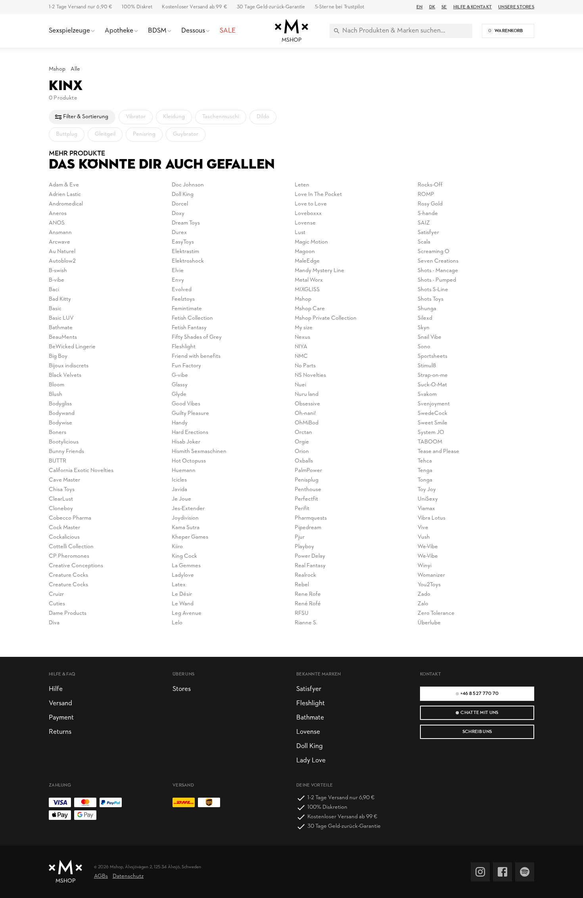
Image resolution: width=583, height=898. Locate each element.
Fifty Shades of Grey (197, 337)
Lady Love (311, 760)
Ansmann (60, 233)
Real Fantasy (310, 566)
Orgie (302, 442)
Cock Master (64, 528)
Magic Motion (311, 242)
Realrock (305, 575)
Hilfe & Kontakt (472, 7)
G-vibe (180, 375)
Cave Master (64, 480)
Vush (424, 537)
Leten (302, 185)
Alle (75, 69)
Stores (182, 689)
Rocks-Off (430, 185)
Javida (179, 490)
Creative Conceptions (76, 566)
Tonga (425, 480)
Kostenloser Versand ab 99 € (194, 7)
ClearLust (61, 499)
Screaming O (433, 252)
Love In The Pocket (318, 195)
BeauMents (63, 337)
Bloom (56, 385)
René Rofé (308, 604)
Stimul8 (427, 366)
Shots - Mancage (438, 271)
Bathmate (61, 328)
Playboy (304, 547)
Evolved (182, 290)
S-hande (428, 214)
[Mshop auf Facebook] (502, 871)
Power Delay (310, 556)
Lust (300, 233)
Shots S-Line (433, 290)
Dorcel (180, 204)
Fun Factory (186, 366)
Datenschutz (128, 876)
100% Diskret (137, 7)
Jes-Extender (188, 509)
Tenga (425, 471)
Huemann (184, 471)
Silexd (425, 318)
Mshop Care (310, 309)
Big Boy (58, 356)
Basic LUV (61, 318)
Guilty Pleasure (190, 413)
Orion (302, 452)
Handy (180, 423)
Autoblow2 (62, 261)
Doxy (178, 214)
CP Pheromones (69, 556)
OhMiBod (306, 423)
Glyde (179, 394)
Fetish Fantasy (189, 328)
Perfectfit (306, 499)
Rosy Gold (430, 204)
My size (304, 328)
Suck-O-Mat (432, 385)
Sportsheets (432, 356)
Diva (54, 623)
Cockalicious (64, 537)
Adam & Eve (64, 185)
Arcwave (59, 242)
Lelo (177, 623)
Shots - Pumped (437, 280)
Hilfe (56, 689)
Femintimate (187, 309)
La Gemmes (186, 566)
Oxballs (304, 461)
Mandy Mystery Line (319, 271)
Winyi (424, 566)
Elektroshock (188, 261)
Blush (55, 394)
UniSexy (428, 499)
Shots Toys (430, 299)
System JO (431, 433)
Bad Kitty (60, 299)
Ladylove (183, 575)
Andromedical (66, 204)
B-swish (58, 271)
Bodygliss (60, 404)
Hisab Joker (186, 442)
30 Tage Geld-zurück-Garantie (271, 7)
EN (419, 7)
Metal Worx (309, 280)
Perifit (302, 509)
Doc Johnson (188, 185)
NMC (301, 356)
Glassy (180, 385)
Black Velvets (65, 375)
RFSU (302, 613)
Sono (424, 347)
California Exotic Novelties (81, 471)
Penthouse (308, 490)
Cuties (57, 604)
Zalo (423, 604)
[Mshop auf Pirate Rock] (524, 871)
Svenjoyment (434, 404)
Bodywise (60, 423)
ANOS (57, 223)
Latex (179, 585)
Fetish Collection (192, 318)
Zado (424, 594)
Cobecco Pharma (70, 518)
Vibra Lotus (431, 518)
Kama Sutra (185, 528)
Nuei (300, 385)
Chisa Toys (62, 490)
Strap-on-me (433, 375)
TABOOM (430, 442)
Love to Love (311, 204)
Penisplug (306, 480)
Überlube (429, 623)
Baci (54, 290)
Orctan (303, 433)
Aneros (58, 214)
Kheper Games (190, 537)
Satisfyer (428, 233)
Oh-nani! (305, 413)
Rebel (302, 585)
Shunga (427, 309)
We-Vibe (428, 547)
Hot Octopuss (189, 461)
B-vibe (56, 280)
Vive (423, 528)
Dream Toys (186, 223)
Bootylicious (64, 442)
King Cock (184, 556)
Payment (61, 717)
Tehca (425, 461)
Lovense (305, 223)
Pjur (300, 537)
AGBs (101, 876)
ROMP (426, 195)
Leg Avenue (186, 613)
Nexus (302, 337)
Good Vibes (186, 404)
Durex (179, 233)
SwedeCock (432, 413)
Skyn (424, 328)
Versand (60, 703)
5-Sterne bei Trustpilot (339, 7)
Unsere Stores (516, 7)
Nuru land (306, 394)
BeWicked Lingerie (72, 347)
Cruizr (56, 594)
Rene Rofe (308, 594)
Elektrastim (185, 252)
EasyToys (183, 242)
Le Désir (182, 594)
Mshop (57, 69)
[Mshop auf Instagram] (480, 871)
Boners (57, 433)
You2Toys (429, 585)
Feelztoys (183, 299)
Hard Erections (190, 433)
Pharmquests (311, 518)
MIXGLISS (307, 290)
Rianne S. (306, 623)
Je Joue (181, 499)
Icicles (179, 480)
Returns (60, 732)
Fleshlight (184, 347)
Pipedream (308, 528)
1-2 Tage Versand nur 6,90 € (80, 7)
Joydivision (185, 518)
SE (444, 7)
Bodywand (62, 413)
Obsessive (307, 404)
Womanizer (431, 575)
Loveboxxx (308, 214)
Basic (55, 309)
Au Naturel (62, 252)
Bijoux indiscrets (68, 366)
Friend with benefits (196, 356)
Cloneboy (61, 509)
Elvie (178, 271)
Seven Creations (438, 261)
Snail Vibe (429, 337)
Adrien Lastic (65, 195)
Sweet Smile (432, 423)
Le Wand (183, 604)
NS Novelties (310, 375)
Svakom (427, 394)
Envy (178, 280)
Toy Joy (427, 490)
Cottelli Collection (71, 547)
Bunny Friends (66, 452)
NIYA (301, 347)
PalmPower (308, 471)
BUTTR (57, 461)
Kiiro (177, 547)
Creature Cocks (68, 575)
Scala (424, 242)
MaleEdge (307, 261)
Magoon (305, 252)
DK (432, 7)
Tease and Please (438, 452)
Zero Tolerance (436, 613)
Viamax (426, 509)
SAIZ (424, 223)
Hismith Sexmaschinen (199, 452)
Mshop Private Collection (326, 318)
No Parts (305, 366)
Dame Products (67, 613)
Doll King (183, 195)
